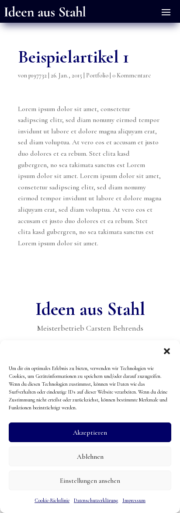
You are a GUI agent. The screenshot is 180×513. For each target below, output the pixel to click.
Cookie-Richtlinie (52, 500)
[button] (167, 351)
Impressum (133, 500)
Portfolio (97, 75)
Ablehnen (90, 457)
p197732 (37, 75)
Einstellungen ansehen (90, 481)
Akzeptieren (90, 432)
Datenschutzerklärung (96, 500)
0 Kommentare (131, 75)
